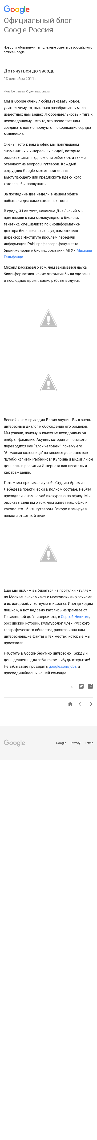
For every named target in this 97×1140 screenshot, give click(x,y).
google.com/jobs (63, 666)
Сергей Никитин (75, 616)
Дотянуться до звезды (30, 71)
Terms (89, 743)
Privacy (76, 743)
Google (61, 743)
